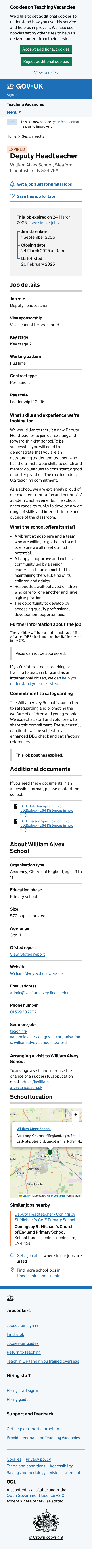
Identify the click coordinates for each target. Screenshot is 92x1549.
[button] (50, 1153)
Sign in (12, 95)
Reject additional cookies (46, 61)
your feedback (64, 122)
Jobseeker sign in (22, 1325)
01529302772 (23, 1012)
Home (11, 136)
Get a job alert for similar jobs (44, 184)
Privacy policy (38, 1459)
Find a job (15, 1334)
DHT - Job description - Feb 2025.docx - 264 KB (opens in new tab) (46, 810)
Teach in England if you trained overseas (43, 1361)
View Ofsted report (27, 954)
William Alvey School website (36, 973)
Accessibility (61, 1465)
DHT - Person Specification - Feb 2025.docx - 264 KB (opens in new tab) (46, 825)
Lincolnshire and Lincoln (38, 1275)
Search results (33, 136)
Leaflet (26, 1195)
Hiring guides (19, 1399)
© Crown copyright (46, 1537)
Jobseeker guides (23, 1343)
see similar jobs (45, 222)
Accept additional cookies (46, 49)
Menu (12, 112)
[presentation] (46, 1153)
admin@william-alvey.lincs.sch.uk (41, 992)
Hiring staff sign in (23, 1390)
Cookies (14, 1459)
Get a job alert (30, 1255)
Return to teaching (24, 1352)
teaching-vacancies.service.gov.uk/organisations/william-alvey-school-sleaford (45, 1037)
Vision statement (65, 1472)
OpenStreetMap (56, 1195)
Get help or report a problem (33, 1428)
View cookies (46, 72)
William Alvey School (34, 1129)
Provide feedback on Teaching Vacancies (43, 1437)
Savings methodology (26, 1472)
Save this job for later (37, 196)
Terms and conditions (26, 1465)
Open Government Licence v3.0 (35, 1495)
